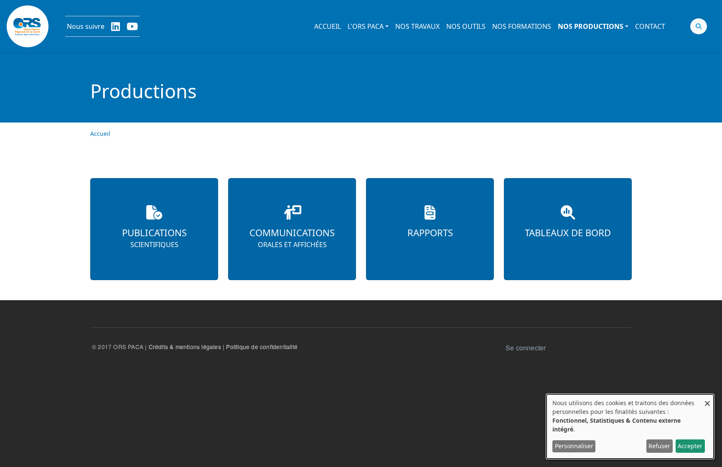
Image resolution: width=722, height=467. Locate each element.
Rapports (430, 232)
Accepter (690, 446)
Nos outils (466, 26)
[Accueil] (27, 26)
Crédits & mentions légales (185, 346)
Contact (650, 26)
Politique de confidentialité (261, 346)
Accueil (327, 26)
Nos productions (590, 26)
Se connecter (526, 347)
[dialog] (630, 426)
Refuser (659, 446)
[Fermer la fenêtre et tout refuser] (707, 399)
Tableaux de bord (568, 232)
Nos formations (521, 26)
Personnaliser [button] (574, 446)
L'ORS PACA (366, 26)
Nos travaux (417, 26)
